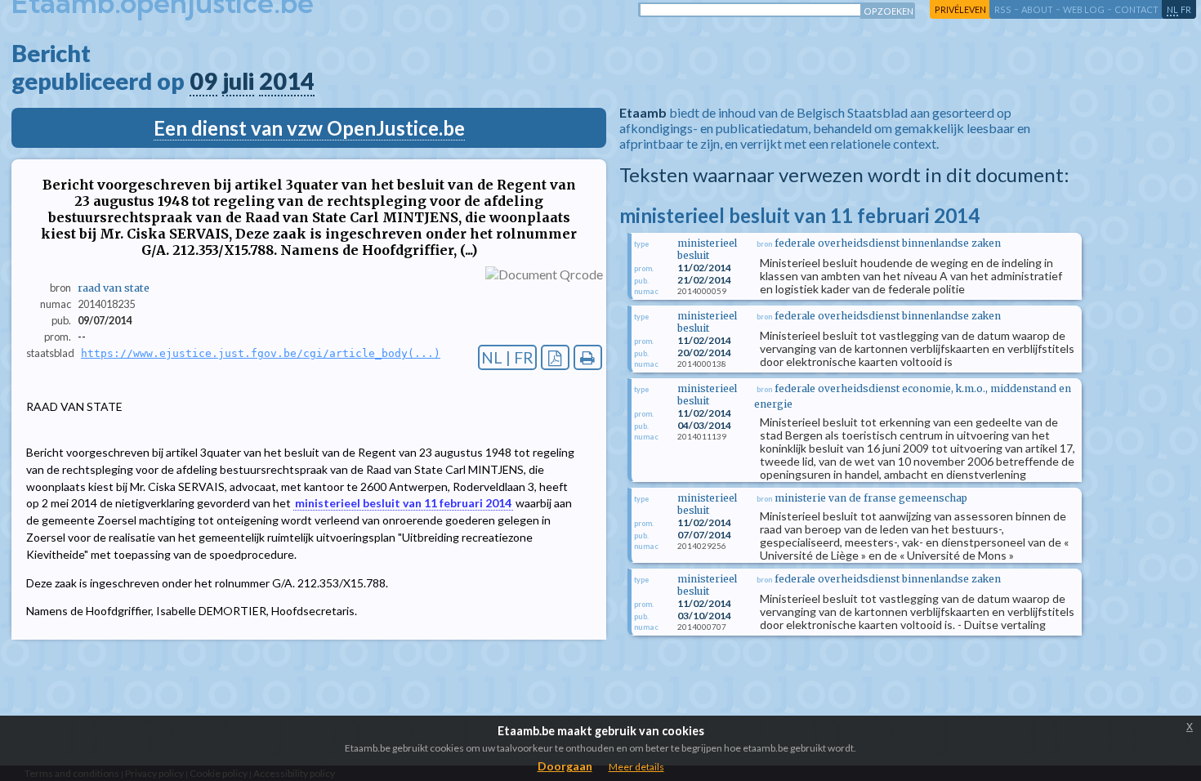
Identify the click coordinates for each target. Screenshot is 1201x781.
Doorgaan (565, 766)
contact (1136, 9)
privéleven (960, 9)
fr (1186, 9)
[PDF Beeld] (555, 357)
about (1037, 9)
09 (203, 81)
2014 (287, 81)
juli (238, 81)
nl (1172, 9)
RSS (1002, 9)
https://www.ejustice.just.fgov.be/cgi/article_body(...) (260, 353)
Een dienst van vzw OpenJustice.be (309, 128)
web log (1084, 9)
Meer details (636, 767)
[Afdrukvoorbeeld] (588, 357)
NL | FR (507, 357)
